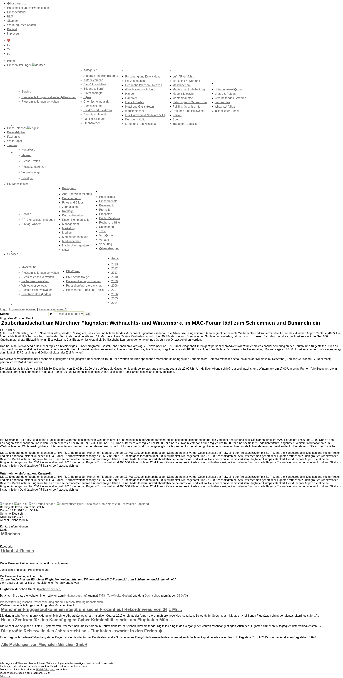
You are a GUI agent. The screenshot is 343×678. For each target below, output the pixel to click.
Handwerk (131, 98)
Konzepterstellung (73, 215)
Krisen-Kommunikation (76, 219)
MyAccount (28, 266)
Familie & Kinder (94, 118)
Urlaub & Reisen (225, 93)
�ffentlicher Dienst (227, 110)
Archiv (115, 258)
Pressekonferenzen (33, 166)
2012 (114, 268)
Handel (130, 93)
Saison (177, 115)
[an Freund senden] (42, 503)
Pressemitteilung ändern (48, 602)
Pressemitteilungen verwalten (40, 101)
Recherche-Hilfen (110, 222)
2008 (114, 285)
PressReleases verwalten (37, 277)
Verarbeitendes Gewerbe (230, 98)
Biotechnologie (93, 93)
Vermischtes (222, 102)
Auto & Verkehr (93, 80)
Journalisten (70, 206)
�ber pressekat (17, 3)
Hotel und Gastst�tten (139, 106)
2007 (114, 289)
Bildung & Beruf (93, 88)
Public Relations (109, 218)
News (65, 249)
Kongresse (28, 149)
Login (3, 309)
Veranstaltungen (31, 172)
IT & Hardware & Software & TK (145, 115)
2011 (114, 272)
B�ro (87, 97)
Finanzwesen (92, 123)
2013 (114, 264)
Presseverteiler (16, 12)
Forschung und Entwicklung (143, 76)
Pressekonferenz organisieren (85, 285)
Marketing (68, 228)
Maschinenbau (182, 85)
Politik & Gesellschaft (186, 106)
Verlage (104, 239)
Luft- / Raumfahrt (183, 76)
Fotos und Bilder (72, 202)
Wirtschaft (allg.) (225, 106)
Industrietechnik (135, 110)
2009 (114, 281)
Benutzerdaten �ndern (36, 294)
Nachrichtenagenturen (76, 245)
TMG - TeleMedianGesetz (115, 595)
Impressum (14, 33)
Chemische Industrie (96, 101)
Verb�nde (106, 235)
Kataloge (68, 211)
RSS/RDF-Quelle (45, 669)
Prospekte (105, 213)
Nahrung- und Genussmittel (190, 102)
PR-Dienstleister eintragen (38, 219)
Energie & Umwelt (94, 114)
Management (70, 224)
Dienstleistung (92, 105)
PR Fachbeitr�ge (77, 277)
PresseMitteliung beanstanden (83, 602)
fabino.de (5, 676)
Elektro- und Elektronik (97, 110)
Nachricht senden (49, 589)
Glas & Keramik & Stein (140, 89)
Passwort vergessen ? (53, 309)
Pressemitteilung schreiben (83, 281)
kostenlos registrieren (22, 309)
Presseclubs (107, 196)
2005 (114, 298)
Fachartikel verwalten (35, 281)
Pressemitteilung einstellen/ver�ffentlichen (48, 97)
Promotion (105, 209)
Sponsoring (106, 226)
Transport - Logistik (185, 123)
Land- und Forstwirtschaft (141, 123)
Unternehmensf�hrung (229, 89)
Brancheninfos (71, 198)
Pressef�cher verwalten (37, 289)
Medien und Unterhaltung (189, 89)
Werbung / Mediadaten (21, 24)
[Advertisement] (53, 408)
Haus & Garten (134, 102)
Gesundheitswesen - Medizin (143, 85)
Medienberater (71, 241)
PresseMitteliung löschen (16, 602)
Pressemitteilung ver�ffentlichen (28, 7)
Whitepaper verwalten (35, 285)
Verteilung (105, 244)
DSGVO (182, 595)
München (10, 533)
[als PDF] (21, 503)
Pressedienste (108, 201)
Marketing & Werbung (186, 80)
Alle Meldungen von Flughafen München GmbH (44, 644)
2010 (114, 277)
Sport (176, 119)
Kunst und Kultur (135, 119)
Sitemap (12, 20)
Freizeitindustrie (135, 80)
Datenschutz (152, 595)
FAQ (10, 16)
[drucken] (6, 503)
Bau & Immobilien (94, 84)
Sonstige (27, 178)
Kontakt (12, 29)
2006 (114, 294)
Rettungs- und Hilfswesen (189, 110)
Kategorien (90, 70)
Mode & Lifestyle (183, 93)
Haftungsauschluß (76, 595)
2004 (114, 302)
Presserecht (106, 205)
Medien (67, 232)
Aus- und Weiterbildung (77, 193)
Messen (26, 155)
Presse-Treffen (30, 161)
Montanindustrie (183, 98)
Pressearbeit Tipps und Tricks (85, 289)
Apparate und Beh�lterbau (100, 75)
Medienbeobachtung (75, 236)
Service (26, 213)
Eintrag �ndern (31, 224)
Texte (102, 231)
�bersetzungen (109, 248)
